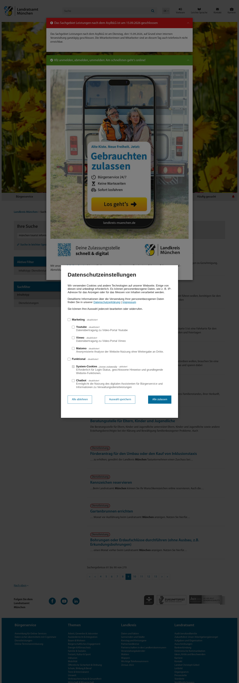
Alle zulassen (159, 399)
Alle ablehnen (80, 399)
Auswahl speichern (120, 399)
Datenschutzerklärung (106, 302)
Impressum (129, 302)
